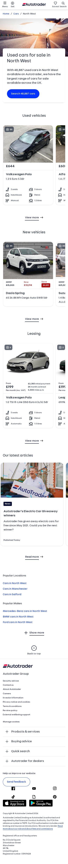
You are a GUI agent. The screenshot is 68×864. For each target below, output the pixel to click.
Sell (12, 7)
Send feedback (16, 781)
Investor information (13, 698)
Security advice (11, 681)
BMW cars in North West (18, 616)
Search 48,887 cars (23, 93)
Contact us (8, 685)
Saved (55, 7)
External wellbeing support (16, 715)
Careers (7, 694)
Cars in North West (15, 583)
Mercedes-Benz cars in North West (25, 611)
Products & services (25, 731)
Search (63, 7)
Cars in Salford (12, 594)
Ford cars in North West (17, 622)
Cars (16, 14)
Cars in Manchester (15, 589)
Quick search (20, 751)
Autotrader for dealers (27, 761)
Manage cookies (11, 722)
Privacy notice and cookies (16, 702)
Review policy (10, 711)
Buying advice (21, 741)
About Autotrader (12, 689)
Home (6, 14)
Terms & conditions (12, 706)
